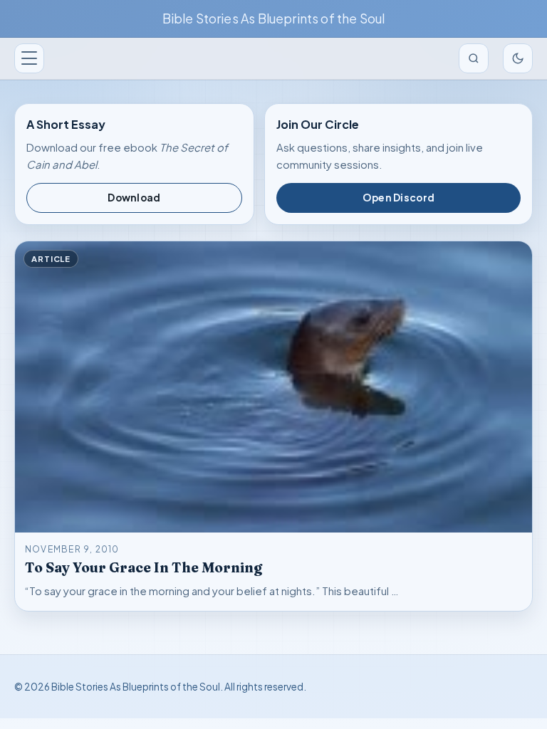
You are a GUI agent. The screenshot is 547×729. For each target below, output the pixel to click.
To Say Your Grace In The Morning (143, 567)
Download (134, 198)
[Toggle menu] (29, 58)
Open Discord (398, 198)
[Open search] (474, 58)
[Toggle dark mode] (518, 58)
